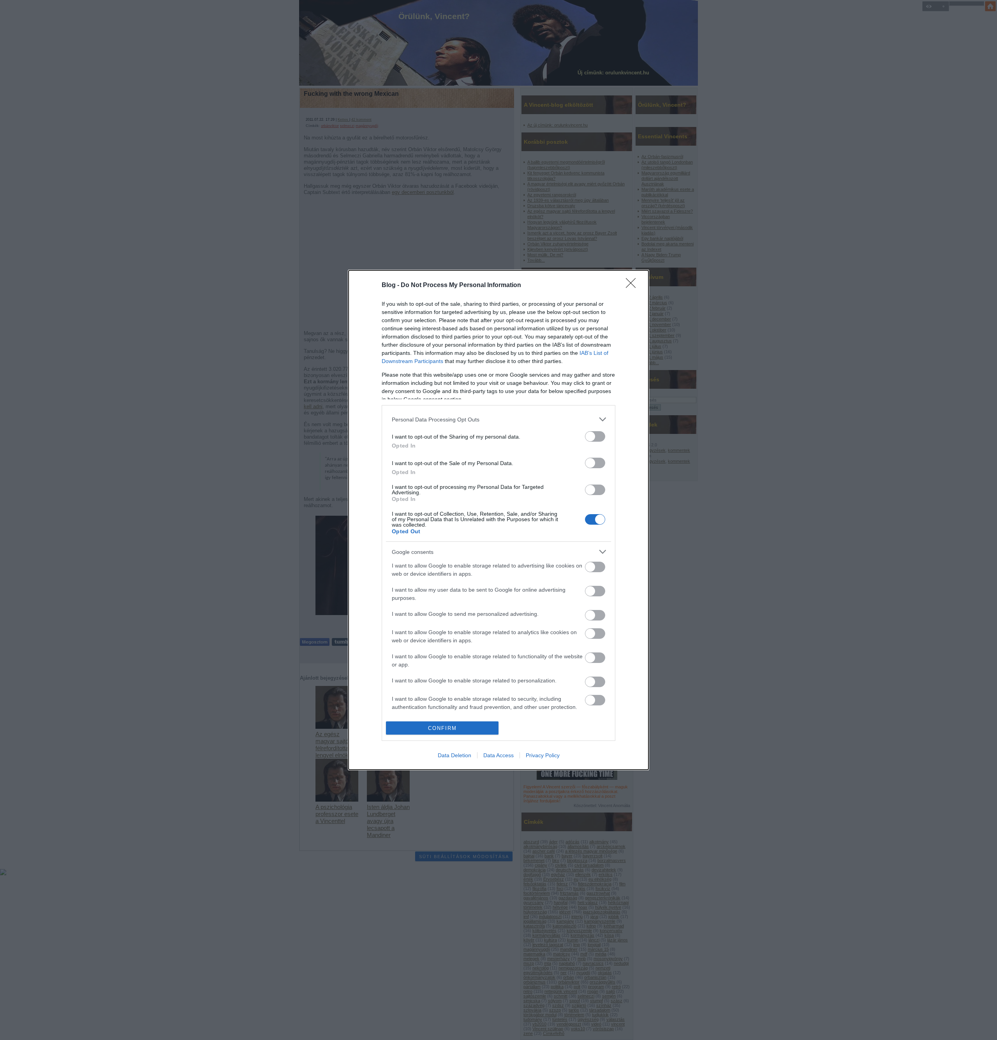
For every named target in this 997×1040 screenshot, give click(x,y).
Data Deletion (454, 755)
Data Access (498, 755)
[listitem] (498, 419)
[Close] (633, 285)
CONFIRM (442, 728)
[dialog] (498, 520)
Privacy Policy (543, 755)
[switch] (595, 436)
